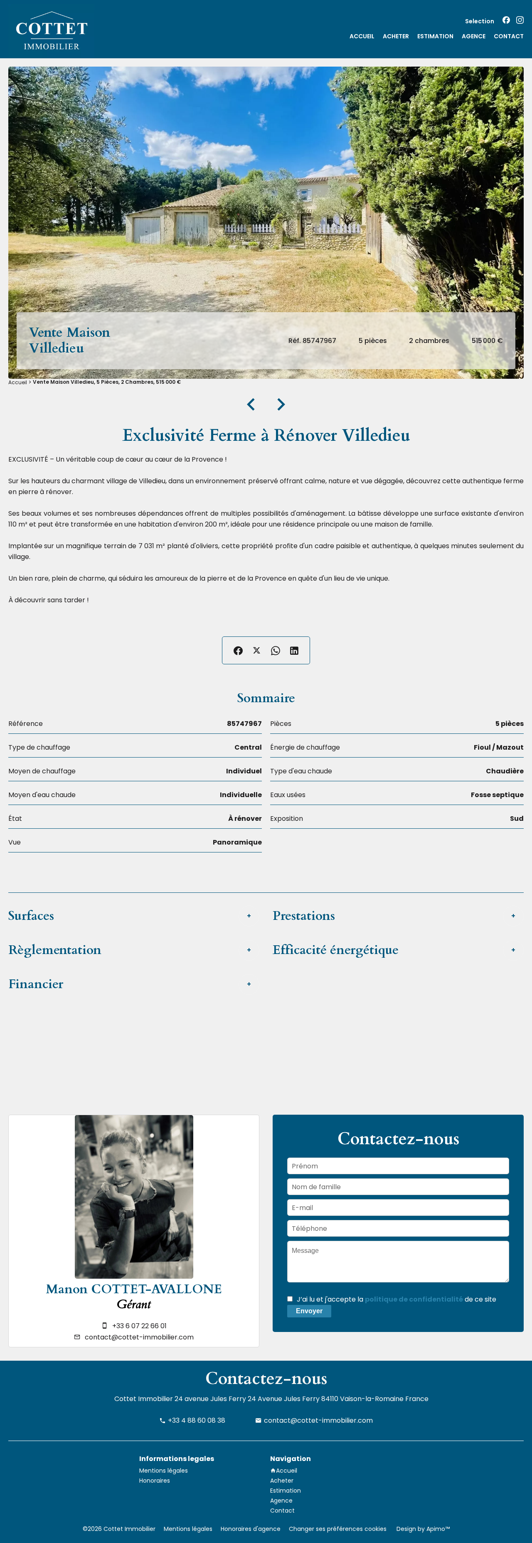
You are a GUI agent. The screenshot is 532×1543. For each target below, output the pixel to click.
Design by (422, 1529)
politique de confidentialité (414, 1299)
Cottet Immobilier (143, 1399)
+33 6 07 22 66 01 (139, 1326)
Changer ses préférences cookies (338, 1529)
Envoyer (309, 1310)
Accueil (17, 382)
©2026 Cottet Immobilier (119, 1529)
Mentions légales (188, 1529)
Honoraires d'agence (251, 1529)
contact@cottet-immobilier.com (139, 1337)
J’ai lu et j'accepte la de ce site (396, 1299)
